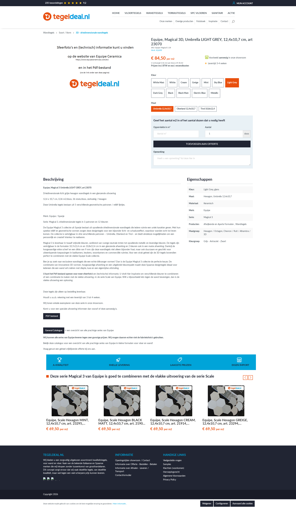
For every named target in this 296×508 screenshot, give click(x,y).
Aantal (208, 127)
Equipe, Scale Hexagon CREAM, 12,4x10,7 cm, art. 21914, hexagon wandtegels (173, 422)
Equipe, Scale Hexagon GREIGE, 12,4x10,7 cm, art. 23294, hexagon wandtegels (225, 422)
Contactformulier (123, 475)
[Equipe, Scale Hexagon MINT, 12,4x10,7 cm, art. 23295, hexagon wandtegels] (70, 400)
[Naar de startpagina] (66, 16)
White (172, 83)
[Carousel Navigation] (248, 377)
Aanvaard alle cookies (242, 504)
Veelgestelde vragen (172, 460)
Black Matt (183, 93)
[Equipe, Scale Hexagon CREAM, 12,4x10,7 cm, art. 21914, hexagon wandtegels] (174, 400)
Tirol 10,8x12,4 (208, 109)
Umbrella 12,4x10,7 (162, 109)
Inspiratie (213, 21)
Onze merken (166, 21)
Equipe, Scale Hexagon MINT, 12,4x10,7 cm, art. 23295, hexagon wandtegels (67, 422)
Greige (195, 83)
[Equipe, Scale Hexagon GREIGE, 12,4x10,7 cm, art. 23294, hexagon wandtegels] (226, 400)
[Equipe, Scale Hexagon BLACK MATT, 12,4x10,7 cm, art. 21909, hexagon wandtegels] (122, 400)
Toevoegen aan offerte (202, 144)
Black (170, 93)
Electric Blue (200, 93)
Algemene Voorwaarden (174, 476)
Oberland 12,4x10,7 (186, 109)
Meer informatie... (120, 504)
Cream (184, 83)
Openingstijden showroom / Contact (132, 460)
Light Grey (232, 83)
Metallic (214, 93)
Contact (224, 21)
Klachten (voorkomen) (173, 468)
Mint (206, 83)
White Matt (158, 83)
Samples (167, 464)
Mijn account (244, 3)
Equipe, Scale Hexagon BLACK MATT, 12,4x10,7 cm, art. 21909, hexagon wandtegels (121, 422)
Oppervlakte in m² (161, 127)
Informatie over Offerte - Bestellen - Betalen (136, 464)
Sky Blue (218, 83)
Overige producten (184, 21)
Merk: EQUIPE (156, 50)
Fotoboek (200, 21)
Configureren (222, 504)
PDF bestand (51, 316)
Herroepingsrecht (171, 472)
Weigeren (206, 504)
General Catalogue (53, 330)
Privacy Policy (169, 480)
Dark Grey (158, 93)
